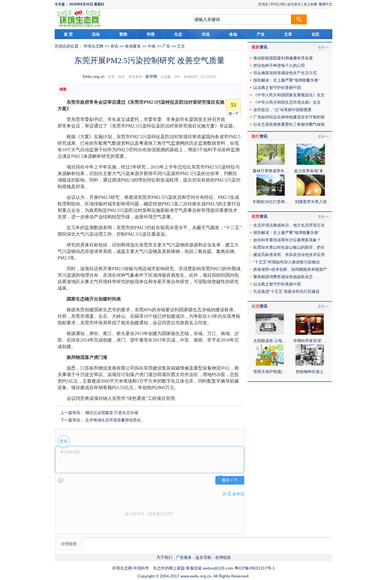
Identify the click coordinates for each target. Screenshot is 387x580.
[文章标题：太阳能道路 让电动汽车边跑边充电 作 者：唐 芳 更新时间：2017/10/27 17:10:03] (270, 333)
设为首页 (294, 4)
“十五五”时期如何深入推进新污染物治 (286, 262)
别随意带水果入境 (311, 201)
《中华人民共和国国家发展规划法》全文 (289, 95)
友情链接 (223, 557)
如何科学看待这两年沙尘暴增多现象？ (287, 240)
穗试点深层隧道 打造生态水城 (111, 412)
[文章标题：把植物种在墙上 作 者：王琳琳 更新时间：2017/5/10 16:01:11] (309, 364)
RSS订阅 (278, 4)
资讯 (114, 46)
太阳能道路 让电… (269, 340)
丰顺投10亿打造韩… (270, 201)
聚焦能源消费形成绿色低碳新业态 (283, 276)
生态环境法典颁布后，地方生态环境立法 (289, 225)
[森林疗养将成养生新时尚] (270, 163)
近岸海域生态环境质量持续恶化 (113, 420)
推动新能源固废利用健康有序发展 (283, 58)
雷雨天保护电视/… (269, 371)
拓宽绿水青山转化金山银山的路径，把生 (289, 247)
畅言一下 (230, 480)
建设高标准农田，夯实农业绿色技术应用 (289, 254)
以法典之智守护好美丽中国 (277, 87)
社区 (316, 34)
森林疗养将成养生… (270, 171)
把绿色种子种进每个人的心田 (279, 65)
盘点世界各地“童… (310, 171)
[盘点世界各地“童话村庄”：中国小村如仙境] (311, 163)
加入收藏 (310, 4)
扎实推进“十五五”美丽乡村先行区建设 (286, 291)
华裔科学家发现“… (309, 340)
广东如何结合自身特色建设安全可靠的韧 (289, 117)
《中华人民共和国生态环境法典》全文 (287, 102)
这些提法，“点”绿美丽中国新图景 (282, 109)
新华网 (151, 76)
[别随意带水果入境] (311, 194)
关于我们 (164, 557)
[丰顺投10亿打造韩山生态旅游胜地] (270, 194)
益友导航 (203, 557)
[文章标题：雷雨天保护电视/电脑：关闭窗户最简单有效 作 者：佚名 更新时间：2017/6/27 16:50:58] (270, 364)
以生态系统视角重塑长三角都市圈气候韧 (289, 124)
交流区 (263, 4)
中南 (152, 46)
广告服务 (184, 557)
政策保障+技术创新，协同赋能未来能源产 (290, 269)
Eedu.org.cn (94, 76)
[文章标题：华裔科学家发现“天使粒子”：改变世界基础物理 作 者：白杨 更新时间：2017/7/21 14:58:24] (309, 333)
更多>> (323, 47)
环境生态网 (93, 46)
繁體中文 (325, 4)
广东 (166, 46)
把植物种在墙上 (310, 371)
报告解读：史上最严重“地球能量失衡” (286, 80)
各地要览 (133, 46)
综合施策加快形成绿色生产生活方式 (285, 73)
